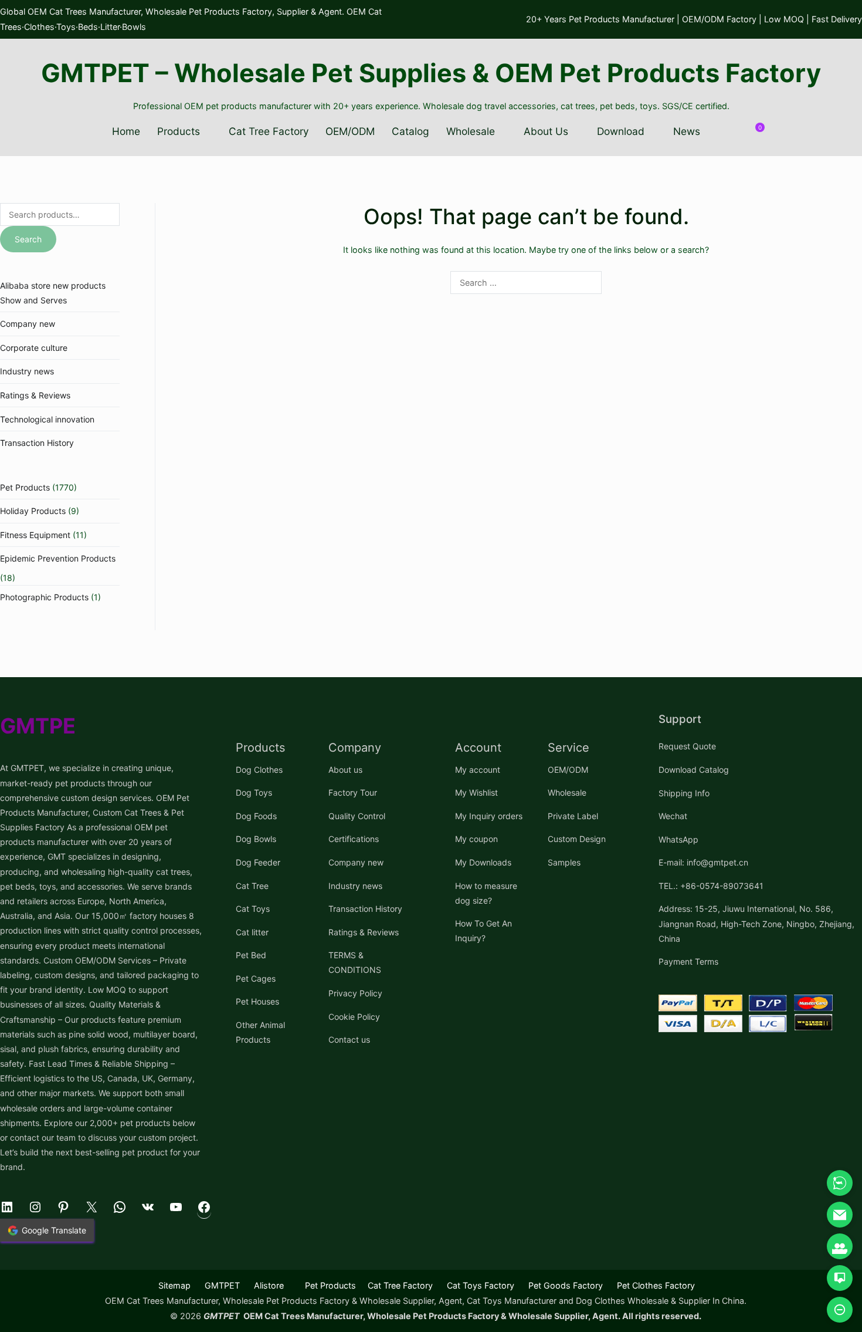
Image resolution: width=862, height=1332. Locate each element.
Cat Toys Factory (480, 1285)
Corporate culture (33, 348)
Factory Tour (352, 792)
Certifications (353, 839)
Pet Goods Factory (565, 1285)
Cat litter (252, 932)
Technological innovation (47, 419)
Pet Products (25, 487)
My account (477, 770)
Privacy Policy (355, 993)
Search (28, 239)
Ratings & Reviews (35, 395)
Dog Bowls (256, 839)
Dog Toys (254, 792)
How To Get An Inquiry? (483, 930)
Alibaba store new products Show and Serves (53, 292)
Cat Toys (253, 909)
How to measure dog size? (486, 893)
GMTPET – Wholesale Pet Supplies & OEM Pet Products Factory (431, 73)
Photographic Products (44, 597)
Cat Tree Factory (269, 131)
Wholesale (470, 131)
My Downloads (483, 862)
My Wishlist (476, 792)
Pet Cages (256, 978)
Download (620, 131)
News (686, 131)
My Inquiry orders (488, 816)
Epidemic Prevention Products (58, 558)
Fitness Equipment (35, 535)
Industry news (27, 371)
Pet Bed (251, 955)
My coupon (476, 839)
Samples (564, 862)
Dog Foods (256, 816)
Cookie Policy (354, 1017)
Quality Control (356, 816)
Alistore (269, 1285)
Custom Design (577, 839)
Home (126, 131)
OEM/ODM (350, 131)
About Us (546, 131)
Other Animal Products (260, 1032)
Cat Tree (252, 886)
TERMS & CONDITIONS (354, 962)
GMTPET (222, 1285)
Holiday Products (33, 511)
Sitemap (174, 1285)
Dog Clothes (259, 770)
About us (345, 770)
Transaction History (37, 443)
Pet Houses (257, 1001)
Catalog (410, 131)
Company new (27, 324)
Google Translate (54, 1230)
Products (178, 131)
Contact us (349, 1039)
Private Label (573, 816)
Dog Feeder (258, 862)
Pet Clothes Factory (656, 1285)
